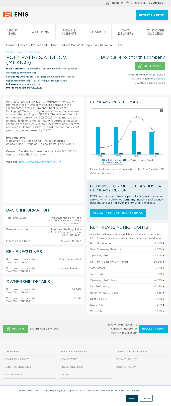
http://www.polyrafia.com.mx (38, 162)
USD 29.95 (152, 66)
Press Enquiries (71, 367)
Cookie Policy (126, 367)
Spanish (160, 79)
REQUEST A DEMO (151, 15)
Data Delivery (126, 32)
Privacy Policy (126, 359)
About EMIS (12, 32)
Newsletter (69, 359)
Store (64, 375)
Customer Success (155, 32)
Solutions (40, 32)
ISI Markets (97, 32)
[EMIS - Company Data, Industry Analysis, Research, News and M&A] (16, 17)
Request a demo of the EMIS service (118, 213)
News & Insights (69, 32)
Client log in (157, 3)
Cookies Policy (132, 390)
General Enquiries (18, 367)
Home (10, 45)
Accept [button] (132, 398)
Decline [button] (146, 398)
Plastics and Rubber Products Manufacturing (60, 45)
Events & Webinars (73, 351)
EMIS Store (138, 3)
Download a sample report (150, 83)
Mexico (22, 45)
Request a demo (153, 329)
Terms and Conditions (131, 351)
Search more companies (22, 52)
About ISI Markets (17, 359)
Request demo (15, 375)
